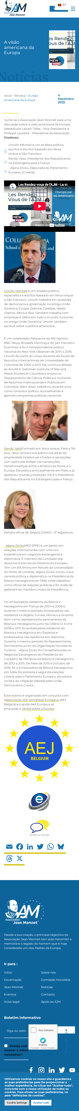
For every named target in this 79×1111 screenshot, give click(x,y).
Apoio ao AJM (51, 1002)
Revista (20, 95)
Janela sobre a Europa (38, 708)
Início (8, 95)
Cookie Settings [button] (17, 1102)
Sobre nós (48, 972)
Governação (12, 980)
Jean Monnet (14, 987)
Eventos (10, 994)
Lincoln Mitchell (15, 291)
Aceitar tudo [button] (41, 1102)
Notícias (47, 987)
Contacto (48, 994)
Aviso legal (11, 1002)
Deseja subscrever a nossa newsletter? (16, 1050)
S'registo (66, 1030)
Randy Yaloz (13, 448)
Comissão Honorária (55, 980)
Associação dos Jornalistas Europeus (32, 700)
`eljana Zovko (14, 545)
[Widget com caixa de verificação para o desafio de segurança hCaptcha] (43, 1037)
